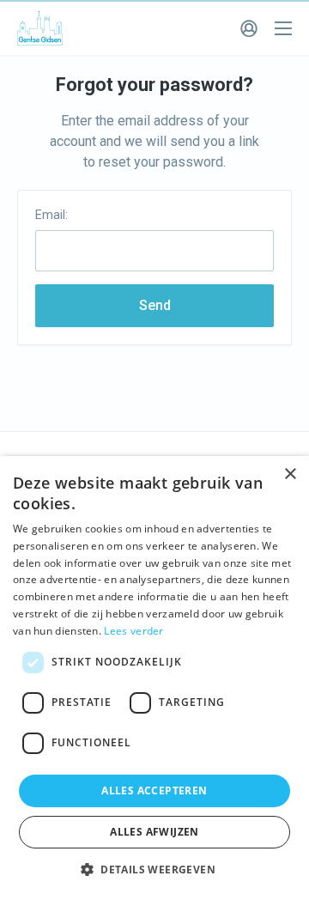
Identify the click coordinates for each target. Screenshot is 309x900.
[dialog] (154, 678)
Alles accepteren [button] (154, 790)
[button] (154, 870)
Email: (51, 215)
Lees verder (133, 630)
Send (155, 305)
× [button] (289, 474)
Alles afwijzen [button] (154, 831)
